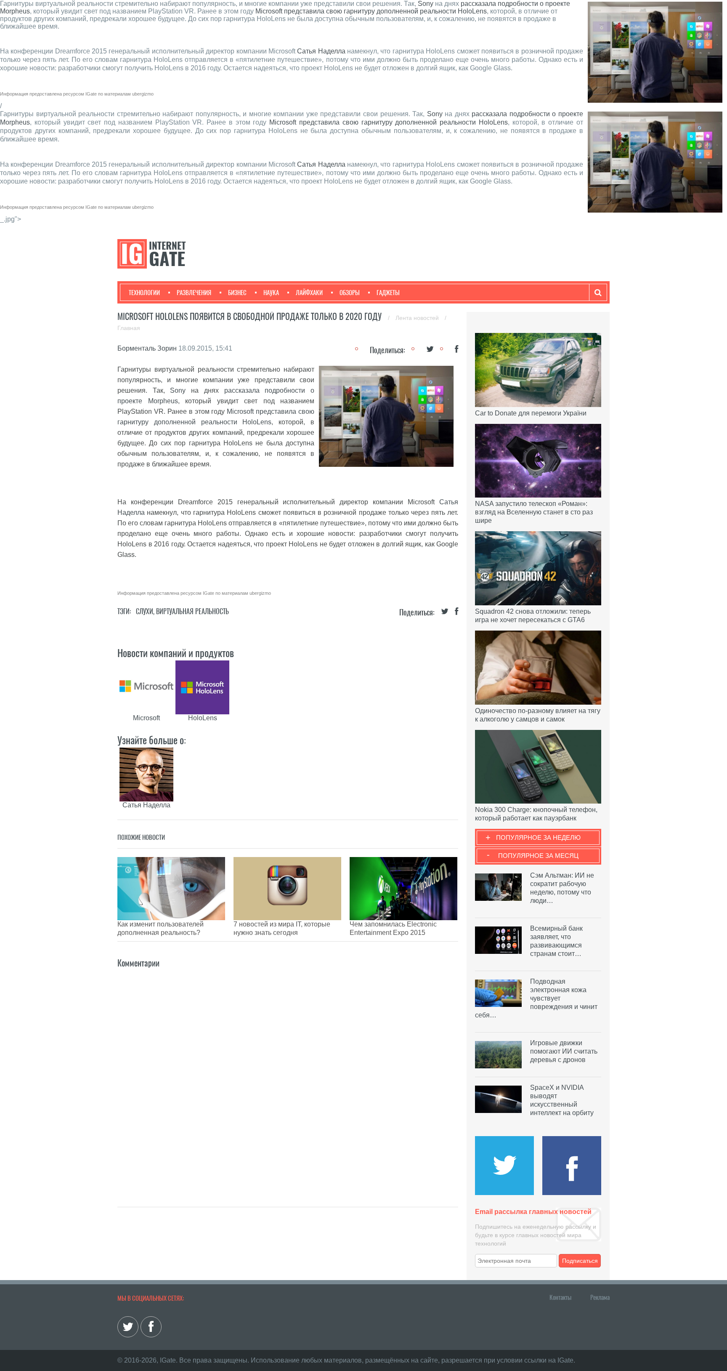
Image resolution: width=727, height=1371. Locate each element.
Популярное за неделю (538, 837)
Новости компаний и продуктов (175, 653)
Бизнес (237, 292)
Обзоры (350, 292)
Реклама (600, 1297)
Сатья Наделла (321, 51)
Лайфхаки (309, 292)
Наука (271, 292)
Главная (128, 328)
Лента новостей (417, 317)
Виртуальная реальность (192, 611)
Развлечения (194, 292)
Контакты (560, 1297)
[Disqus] (287, 1075)
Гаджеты (388, 292)
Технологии (144, 292)
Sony (425, 3)
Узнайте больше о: (151, 740)
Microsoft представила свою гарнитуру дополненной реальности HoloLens (371, 11)
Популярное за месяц (538, 855)
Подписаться (580, 1260)
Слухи (144, 611)
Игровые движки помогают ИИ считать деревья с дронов (563, 1051)
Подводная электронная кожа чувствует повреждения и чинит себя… (536, 998)
